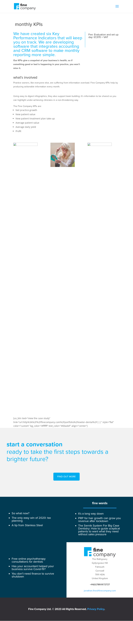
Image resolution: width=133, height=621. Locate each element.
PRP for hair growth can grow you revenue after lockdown (99, 519)
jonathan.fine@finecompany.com (100, 590)
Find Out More (66, 476)
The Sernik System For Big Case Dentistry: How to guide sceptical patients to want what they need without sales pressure (99, 530)
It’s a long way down (91, 513)
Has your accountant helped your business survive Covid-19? (33, 568)
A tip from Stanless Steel (27, 525)
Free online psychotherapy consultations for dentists (29, 560)
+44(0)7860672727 (100, 584)
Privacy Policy (95, 609)
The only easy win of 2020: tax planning (31, 519)
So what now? (20, 513)
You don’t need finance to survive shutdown (33, 575)
